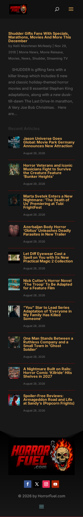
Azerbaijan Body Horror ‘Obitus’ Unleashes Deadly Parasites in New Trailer (47, 230)
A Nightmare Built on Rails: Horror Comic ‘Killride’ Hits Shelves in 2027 (47, 373)
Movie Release (51, 52)
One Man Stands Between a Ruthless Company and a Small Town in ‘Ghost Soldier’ (48, 344)
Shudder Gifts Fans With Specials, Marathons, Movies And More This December (39, 37)
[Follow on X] (37, 484)
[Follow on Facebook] (27, 484)
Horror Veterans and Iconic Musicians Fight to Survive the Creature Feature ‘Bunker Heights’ (47, 171)
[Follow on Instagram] (46, 484)
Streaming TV (57, 58)
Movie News (28, 52)
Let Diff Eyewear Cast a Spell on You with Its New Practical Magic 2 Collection (48, 257)
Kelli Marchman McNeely (32, 46)
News (25, 58)
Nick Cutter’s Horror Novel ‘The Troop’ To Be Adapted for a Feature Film (47, 284)
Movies (14, 58)
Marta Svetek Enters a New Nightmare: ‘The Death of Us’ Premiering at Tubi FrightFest (48, 202)
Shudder (38, 58)
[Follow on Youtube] (55, 484)
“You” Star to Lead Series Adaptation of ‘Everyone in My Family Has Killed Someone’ (47, 313)
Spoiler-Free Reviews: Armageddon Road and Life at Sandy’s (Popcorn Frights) (48, 399)
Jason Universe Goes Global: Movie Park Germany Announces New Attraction (49, 142)
